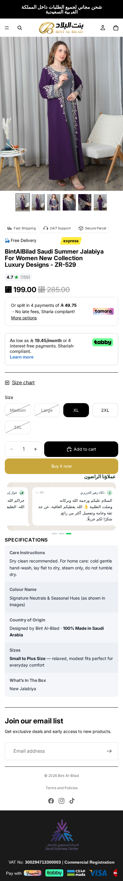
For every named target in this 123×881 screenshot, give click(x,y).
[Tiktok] (72, 800)
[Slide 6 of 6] (100, 202)
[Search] (19, 27)
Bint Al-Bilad (68, 775)
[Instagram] (61, 800)
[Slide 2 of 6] (38, 202)
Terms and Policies (62, 788)
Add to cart (85, 449)
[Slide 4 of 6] (69, 202)
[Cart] (115, 27)
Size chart (23, 382)
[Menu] (7, 28)
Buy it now (61, 466)
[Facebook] (51, 800)
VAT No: (35, 862)
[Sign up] (109, 751)
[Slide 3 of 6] (53, 202)
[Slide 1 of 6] (22, 202)
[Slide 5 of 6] (84, 202)
